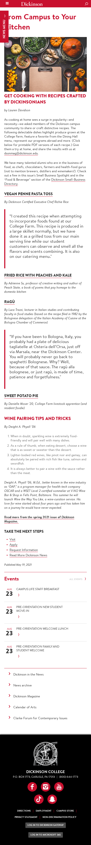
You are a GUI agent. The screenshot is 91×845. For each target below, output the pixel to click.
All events (76, 579)
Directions (24, 810)
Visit (12, 539)
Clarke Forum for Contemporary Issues (40, 718)
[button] (32, 787)
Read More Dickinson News (28, 555)
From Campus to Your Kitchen (40, 22)
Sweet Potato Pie (21, 395)
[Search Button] (86, 4)
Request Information (24, 550)
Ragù (9, 301)
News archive (22, 685)
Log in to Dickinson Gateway (46, 825)
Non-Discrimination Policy (59, 817)
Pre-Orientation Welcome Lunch (42, 628)
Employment (43, 810)
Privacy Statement (26, 817)
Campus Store (65, 810)
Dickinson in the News (28, 674)
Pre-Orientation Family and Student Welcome (37, 648)
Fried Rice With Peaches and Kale (38, 275)
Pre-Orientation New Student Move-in (39, 609)
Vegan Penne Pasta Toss (28, 193)
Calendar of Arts (24, 707)
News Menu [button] (4, 28)
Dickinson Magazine (26, 696)
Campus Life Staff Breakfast (37, 589)
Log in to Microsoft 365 (45, 834)
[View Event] (44, 595)
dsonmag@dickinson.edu (21, 153)
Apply (14, 545)
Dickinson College (32, 4)
